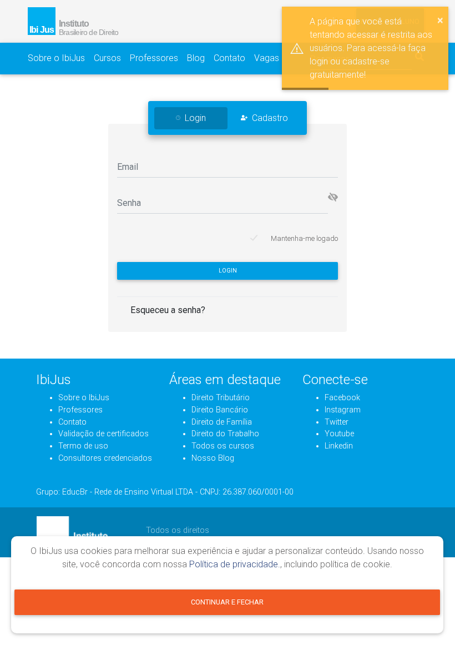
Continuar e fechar (227, 602)
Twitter (336, 422)
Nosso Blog (212, 458)
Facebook (342, 397)
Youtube (339, 434)
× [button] (440, 20)
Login (228, 270)
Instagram (343, 410)
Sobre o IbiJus (56, 58)
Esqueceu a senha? (167, 310)
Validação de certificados (103, 434)
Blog (196, 58)
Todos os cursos (222, 446)
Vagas (266, 58)
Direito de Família (221, 422)
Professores (154, 58)
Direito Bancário (219, 410)
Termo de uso (83, 446)
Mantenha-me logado (304, 238)
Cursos (107, 58)
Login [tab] (195, 118)
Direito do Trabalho (225, 434)
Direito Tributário (220, 397)
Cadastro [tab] (270, 118)
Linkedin (339, 446)
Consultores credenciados (105, 458)
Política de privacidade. (234, 564)
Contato (229, 58)
